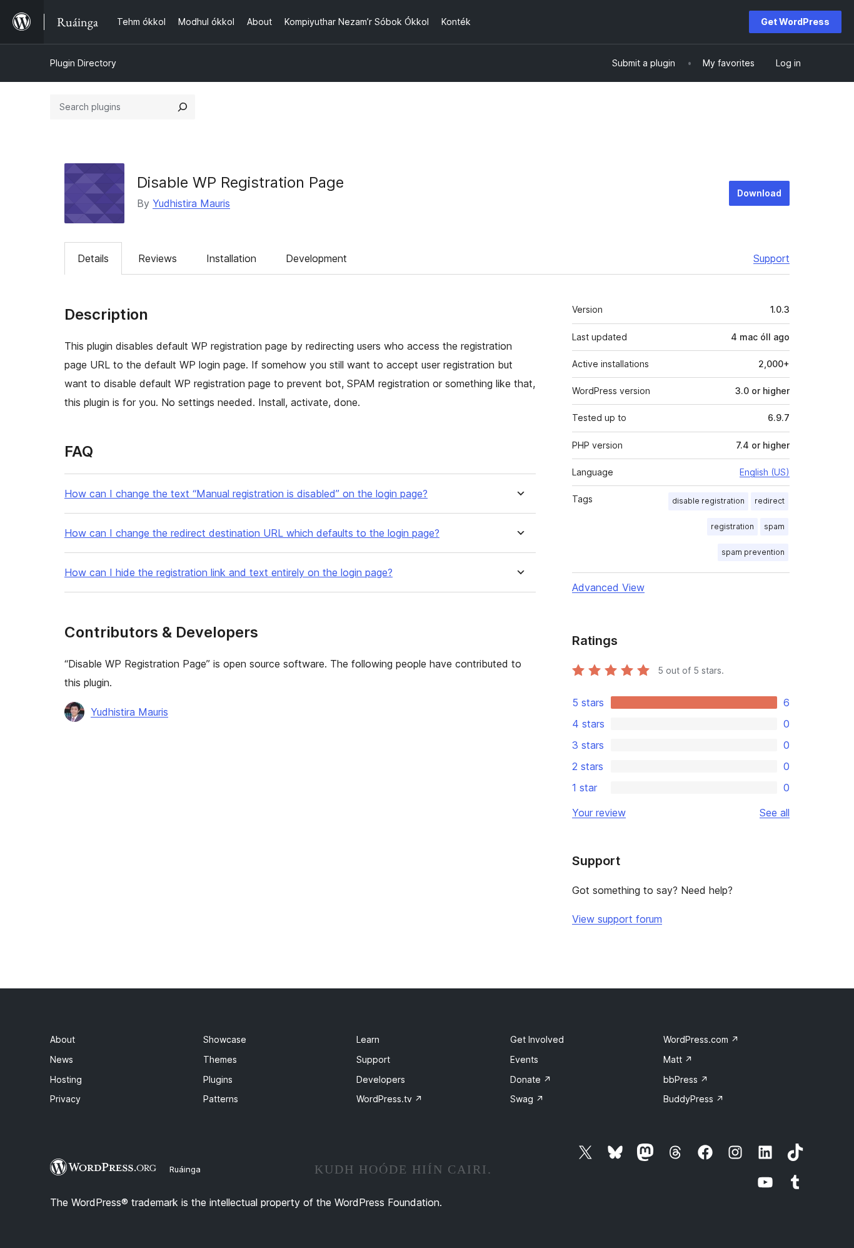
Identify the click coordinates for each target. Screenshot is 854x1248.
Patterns (220, 1098)
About (62, 1039)
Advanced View (608, 587)
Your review (599, 812)
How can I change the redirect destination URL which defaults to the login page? (252, 533)
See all (775, 812)
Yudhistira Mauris (191, 203)
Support (771, 258)
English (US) (765, 472)
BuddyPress (693, 1098)
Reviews (157, 258)
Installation (231, 258)
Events (524, 1059)
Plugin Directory (83, 63)
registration (732, 526)
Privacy (65, 1098)
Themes (220, 1059)
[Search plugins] (182, 106)
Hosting (66, 1079)
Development (316, 258)
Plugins (218, 1079)
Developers (380, 1079)
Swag (527, 1098)
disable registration (708, 500)
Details (93, 258)
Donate (530, 1079)
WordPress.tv (389, 1098)
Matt (678, 1059)
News (61, 1059)
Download (759, 193)
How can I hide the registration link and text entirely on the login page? (228, 573)
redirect (770, 500)
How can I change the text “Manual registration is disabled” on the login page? (246, 494)
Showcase (224, 1039)
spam (774, 526)
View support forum (617, 919)
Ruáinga (185, 1169)
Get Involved (537, 1039)
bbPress (685, 1079)
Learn (367, 1039)
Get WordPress (795, 21)
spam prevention (753, 552)
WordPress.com (701, 1039)
